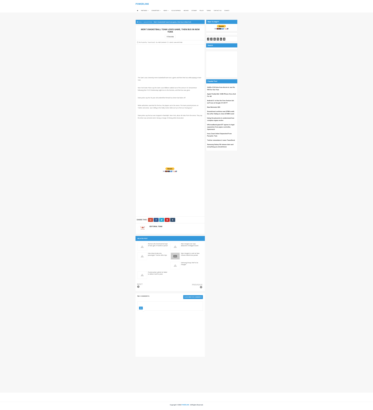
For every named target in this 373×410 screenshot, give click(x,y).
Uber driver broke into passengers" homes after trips (157, 254)
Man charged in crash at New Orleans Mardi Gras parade (190, 254)
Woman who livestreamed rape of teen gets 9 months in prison (158, 245)
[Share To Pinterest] (167, 220)
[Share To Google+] (150, 220)
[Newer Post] (138, 286)
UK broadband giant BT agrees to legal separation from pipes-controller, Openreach (220, 127)
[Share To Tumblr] (172, 220)
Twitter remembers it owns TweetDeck (221, 140)
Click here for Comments (193, 297)
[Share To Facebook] (156, 220)
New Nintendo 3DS (213, 107)
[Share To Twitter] (161, 220)
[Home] (138, 11)
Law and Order (178, 42)
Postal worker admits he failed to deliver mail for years (157, 273)
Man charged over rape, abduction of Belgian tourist (189, 245)
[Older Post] (201, 287)
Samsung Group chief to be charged (189, 263)
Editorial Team (155, 226)
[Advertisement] (170, 62)
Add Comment (162, 42)
